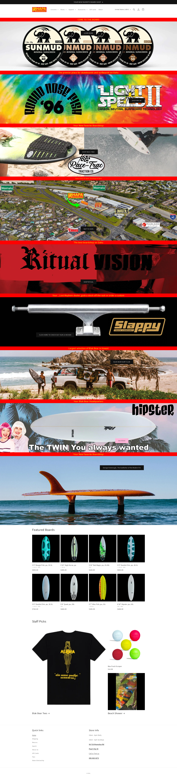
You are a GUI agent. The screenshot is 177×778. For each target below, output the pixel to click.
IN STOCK (121, 441)
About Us (35, 750)
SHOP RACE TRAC (88, 152)
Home (34, 735)
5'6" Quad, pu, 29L (68, 604)
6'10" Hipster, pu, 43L (125, 604)
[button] (54, 9)
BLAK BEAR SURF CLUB (121, 362)
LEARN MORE (88, 33)
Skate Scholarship (38, 760)
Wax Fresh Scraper (115, 666)
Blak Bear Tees (39, 713)
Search (34, 746)
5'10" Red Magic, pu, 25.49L (99, 565)
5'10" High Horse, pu (68, 565)
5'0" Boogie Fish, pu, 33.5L (42, 565)
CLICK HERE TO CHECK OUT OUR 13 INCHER (55, 335)
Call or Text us (94, 753)
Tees (33, 757)
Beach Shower (115, 713)
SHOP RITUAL (88, 282)
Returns (34, 742)
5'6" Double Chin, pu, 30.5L (127, 565)
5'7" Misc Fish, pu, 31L (97, 604)
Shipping (35, 739)
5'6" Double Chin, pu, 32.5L (42, 604)
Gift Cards (35, 753)
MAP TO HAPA (88, 229)
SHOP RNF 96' (137, 100)
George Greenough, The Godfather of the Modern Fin (122, 468)
